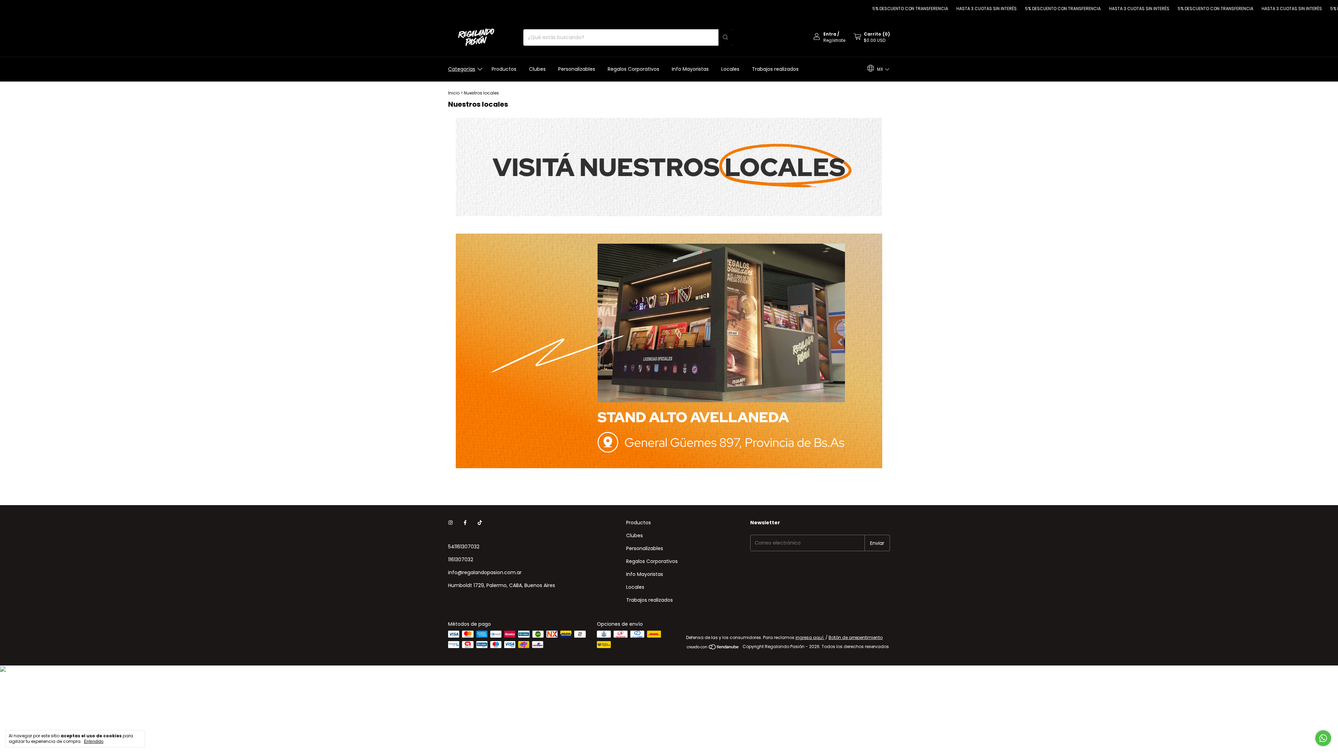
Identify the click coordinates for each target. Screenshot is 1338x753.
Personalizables (576, 69)
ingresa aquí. (809, 637)
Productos (504, 69)
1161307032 (460, 559)
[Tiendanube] (713, 648)
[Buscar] (725, 37)
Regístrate (834, 40)
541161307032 (463, 546)
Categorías (461, 69)
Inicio (454, 93)
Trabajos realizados (775, 69)
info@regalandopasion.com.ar (485, 572)
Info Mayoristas (690, 69)
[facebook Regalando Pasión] (465, 522)
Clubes (537, 69)
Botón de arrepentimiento (856, 637)
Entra (829, 34)
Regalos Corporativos (633, 69)
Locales (730, 69)
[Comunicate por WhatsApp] (1323, 738)
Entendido (93, 741)
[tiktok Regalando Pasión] (479, 522)
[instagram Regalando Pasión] (450, 522)
